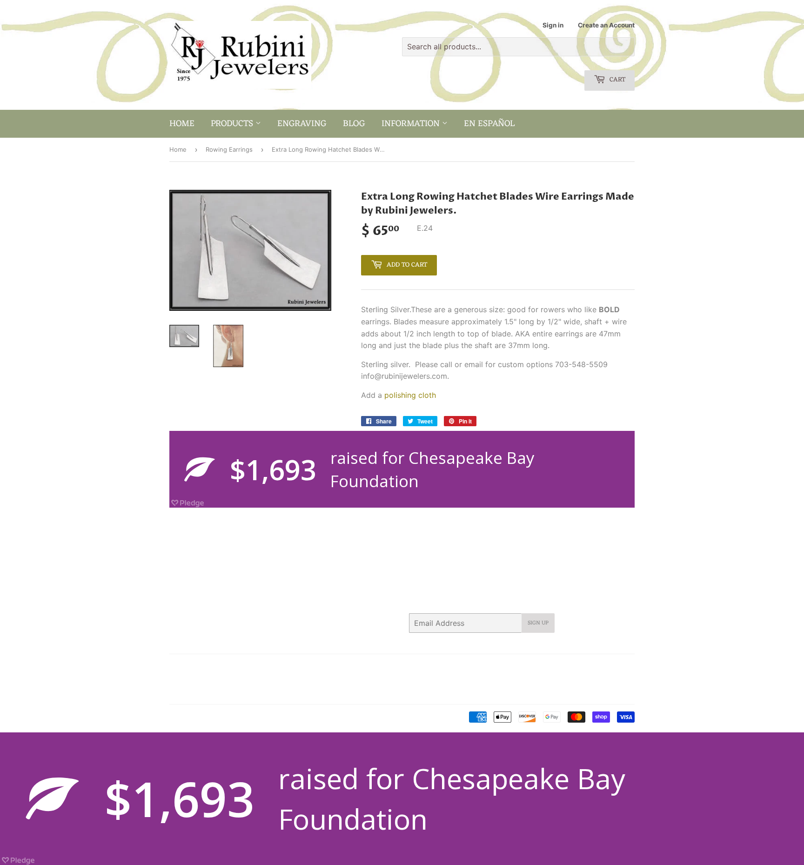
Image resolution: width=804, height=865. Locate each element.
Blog (354, 124)
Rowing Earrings (229, 149)
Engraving (302, 124)
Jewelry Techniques (246, 679)
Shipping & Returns (197, 691)
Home (181, 124)
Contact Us (251, 667)
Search (179, 667)
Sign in (553, 25)
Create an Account (606, 25)
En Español (489, 124)
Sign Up (538, 623)
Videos (244, 691)
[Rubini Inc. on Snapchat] (608, 667)
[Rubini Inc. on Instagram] (592, 667)
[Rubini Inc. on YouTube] (625, 667)
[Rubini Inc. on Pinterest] (556, 667)
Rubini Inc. (208, 717)
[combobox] (518, 46)
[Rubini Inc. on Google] (574, 667)
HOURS (288, 667)
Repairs (295, 679)
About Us (212, 667)
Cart (616, 80)
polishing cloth (410, 395)
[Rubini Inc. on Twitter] (522, 667)
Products (233, 124)
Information (412, 124)
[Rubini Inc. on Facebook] (539, 667)
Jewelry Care (188, 679)
